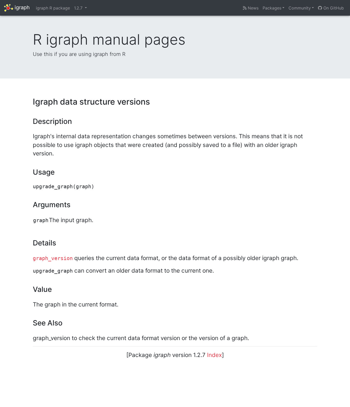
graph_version (53, 258)
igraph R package (53, 8)
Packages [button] (272, 8)
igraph (21, 7)
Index (214, 354)
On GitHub (333, 8)
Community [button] (300, 8)
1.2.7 (79, 8)
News (252, 8)
